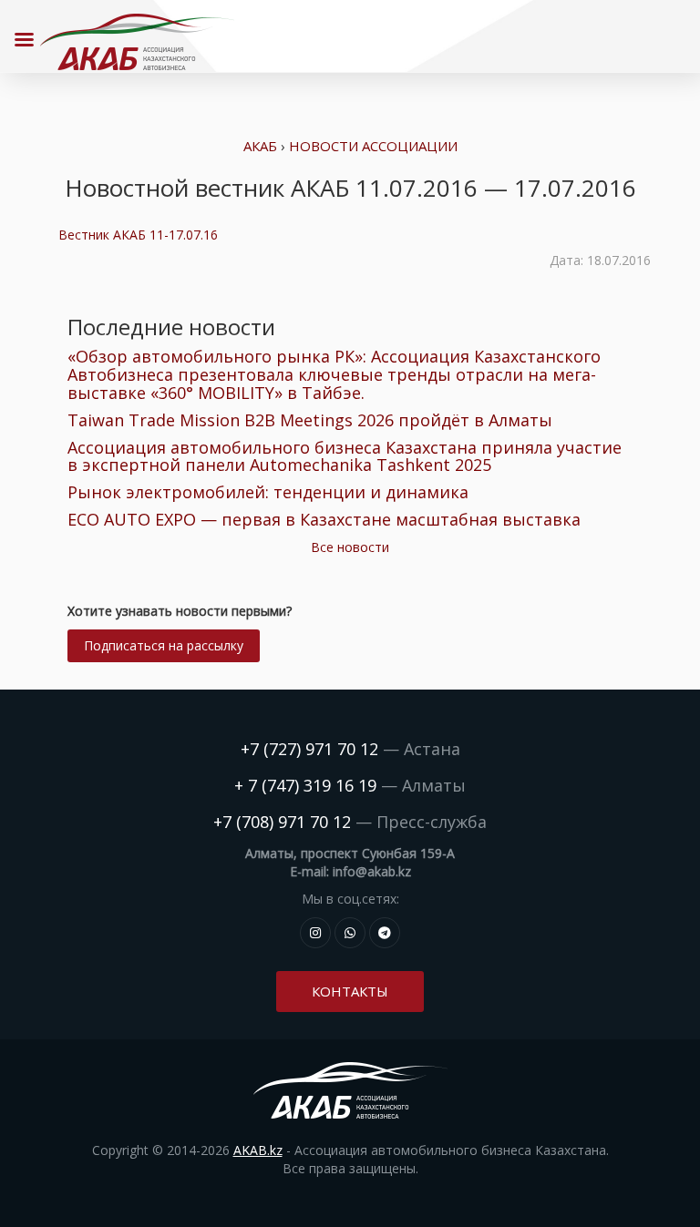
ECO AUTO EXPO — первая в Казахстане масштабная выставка (324, 519)
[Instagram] (315, 932)
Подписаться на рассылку (163, 645)
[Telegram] (384, 932)
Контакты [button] (350, 991)
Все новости (350, 547)
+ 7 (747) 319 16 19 (305, 785)
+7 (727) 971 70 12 (309, 749)
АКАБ (260, 146)
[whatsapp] (350, 932)
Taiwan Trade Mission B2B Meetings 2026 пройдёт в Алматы (309, 420)
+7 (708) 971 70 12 (282, 822)
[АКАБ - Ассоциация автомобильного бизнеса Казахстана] (137, 42)
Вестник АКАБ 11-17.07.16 (138, 234)
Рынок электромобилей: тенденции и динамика (267, 492)
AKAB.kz (258, 1150)
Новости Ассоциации (373, 146)
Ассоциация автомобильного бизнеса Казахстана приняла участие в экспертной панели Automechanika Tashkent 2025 (344, 456)
